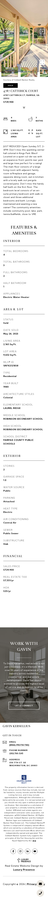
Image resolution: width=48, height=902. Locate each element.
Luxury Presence (24, 869)
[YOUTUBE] (34, 851)
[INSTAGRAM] (20, 851)
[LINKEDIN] (27, 851)
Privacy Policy (36, 884)
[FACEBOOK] (13, 851)
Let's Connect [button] (24, 705)
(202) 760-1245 (16, 753)
